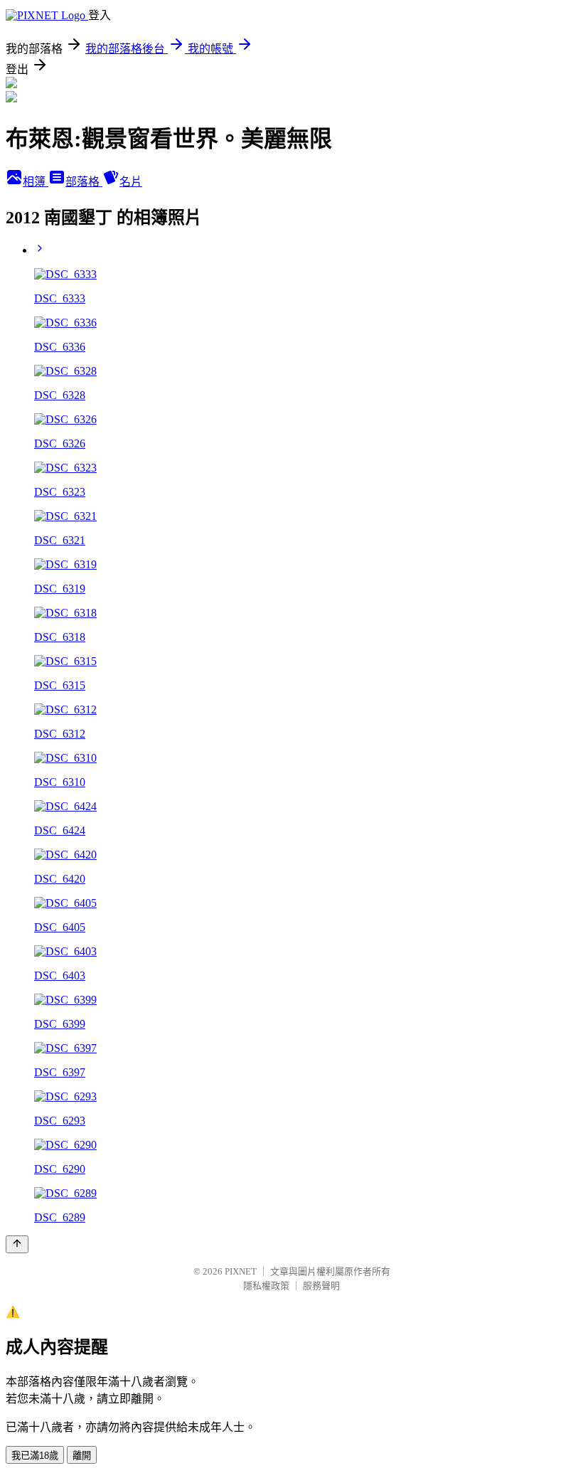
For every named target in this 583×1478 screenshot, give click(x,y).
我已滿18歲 (34, 1455)
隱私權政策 (266, 1285)
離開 (82, 1455)
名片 (130, 182)
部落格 (83, 182)
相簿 (35, 182)
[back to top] (17, 1244)
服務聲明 (321, 1285)
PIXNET (241, 1271)
